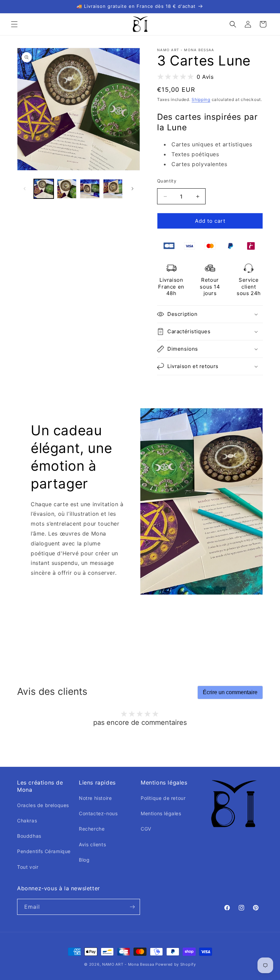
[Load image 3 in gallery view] (90, 189)
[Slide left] (24, 188)
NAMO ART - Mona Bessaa (128, 964)
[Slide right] (132, 188)
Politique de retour (163, 798)
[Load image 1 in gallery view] (44, 189)
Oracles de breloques (43, 805)
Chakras (27, 820)
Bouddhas (29, 836)
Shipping (201, 99)
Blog (84, 860)
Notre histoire (95, 798)
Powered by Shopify (175, 964)
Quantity (166, 181)
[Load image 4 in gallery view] (113, 189)
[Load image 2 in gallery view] (67, 189)
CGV (146, 829)
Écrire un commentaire (230, 692)
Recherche (91, 829)
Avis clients (92, 844)
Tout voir (27, 867)
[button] (14, 24)
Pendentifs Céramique (44, 851)
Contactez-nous (98, 813)
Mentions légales (161, 813)
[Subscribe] (132, 907)
